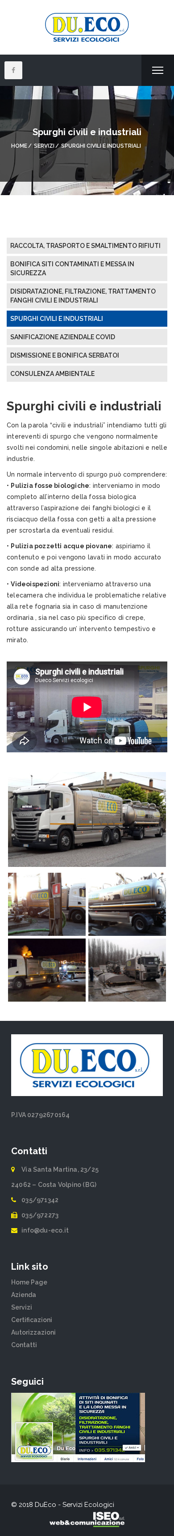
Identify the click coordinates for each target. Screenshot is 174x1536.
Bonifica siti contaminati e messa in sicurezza (72, 268)
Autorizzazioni (33, 1332)
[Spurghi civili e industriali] (87, 829)
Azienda (23, 1294)
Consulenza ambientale (52, 373)
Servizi (21, 1307)
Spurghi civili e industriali (56, 318)
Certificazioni (31, 1319)
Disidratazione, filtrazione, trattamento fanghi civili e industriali (83, 296)
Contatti (24, 1344)
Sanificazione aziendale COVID (62, 337)
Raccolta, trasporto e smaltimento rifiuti (85, 245)
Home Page (29, 1282)
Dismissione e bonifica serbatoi (64, 355)
